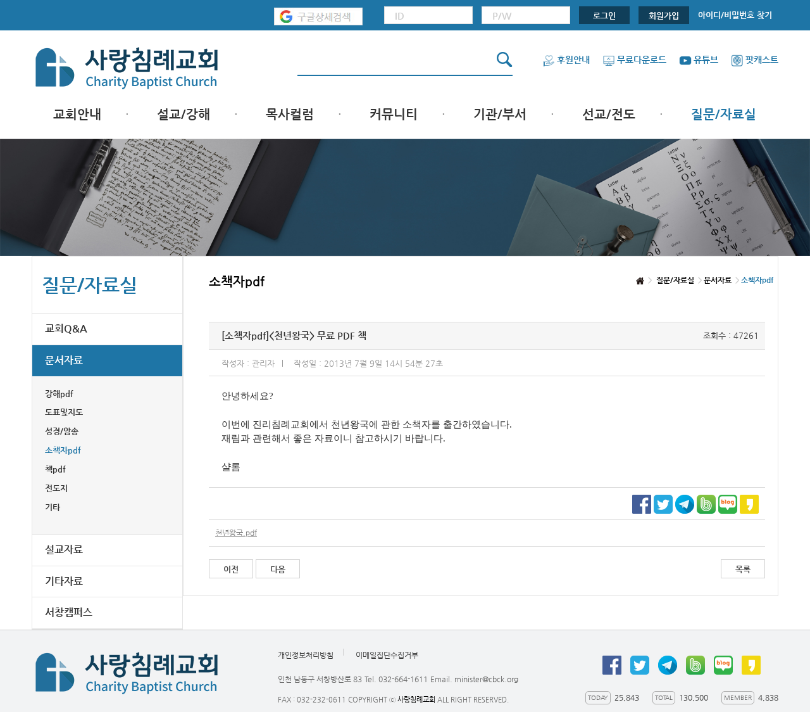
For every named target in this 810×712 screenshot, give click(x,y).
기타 (52, 507)
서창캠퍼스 (68, 612)
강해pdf (59, 393)
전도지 (56, 488)
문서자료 (64, 360)
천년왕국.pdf (236, 532)
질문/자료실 (723, 114)
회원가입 (664, 15)
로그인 (604, 15)
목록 (743, 569)
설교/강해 (183, 114)
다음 (277, 569)
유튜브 (706, 59)
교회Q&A (66, 328)
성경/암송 (61, 431)
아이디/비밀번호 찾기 (735, 15)
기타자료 (64, 581)
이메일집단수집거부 (387, 655)
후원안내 (573, 59)
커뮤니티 (394, 114)
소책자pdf (63, 450)
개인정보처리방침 (305, 655)
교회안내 (77, 114)
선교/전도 (608, 114)
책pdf (55, 469)
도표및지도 (64, 412)
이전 (231, 569)
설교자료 (64, 550)
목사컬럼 (290, 114)
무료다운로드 (641, 59)
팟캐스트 (761, 59)
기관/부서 (499, 114)
